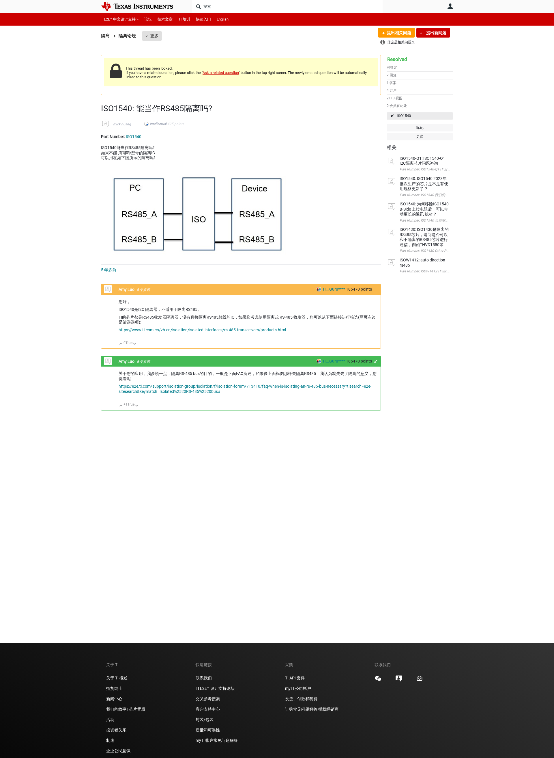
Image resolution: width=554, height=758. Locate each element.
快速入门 (203, 19)
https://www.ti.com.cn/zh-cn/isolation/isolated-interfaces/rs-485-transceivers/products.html (202, 330)
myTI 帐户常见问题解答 (217, 740)
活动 (110, 719)
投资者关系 (116, 730)
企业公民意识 (118, 750)
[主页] (141, 6)
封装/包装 (205, 719)
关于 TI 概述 (117, 678)
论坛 (148, 19)
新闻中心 (114, 698)
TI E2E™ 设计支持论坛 (215, 688)
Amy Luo (127, 289)
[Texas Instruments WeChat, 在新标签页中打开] (378, 680)
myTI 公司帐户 (298, 688)
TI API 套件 (295, 678)
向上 (121, 344)
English (223, 19)
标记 (420, 127)
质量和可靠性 (208, 730)
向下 (134, 344)
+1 (375, 361)
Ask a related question (221, 72)
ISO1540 (404, 116)
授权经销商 (328, 709)
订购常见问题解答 (301, 709)
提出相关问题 (399, 32)
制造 (110, 740)
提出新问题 (435, 32)
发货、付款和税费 (301, 698)
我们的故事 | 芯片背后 (125, 709)
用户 (450, 6)
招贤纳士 (114, 688)
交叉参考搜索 (208, 698)
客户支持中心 (208, 709)
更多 (154, 36)
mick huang (122, 124)
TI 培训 (184, 19)
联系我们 (204, 678)
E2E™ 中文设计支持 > (121, 19)
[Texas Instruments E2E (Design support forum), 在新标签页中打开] (398, 680)
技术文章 (165, 19)
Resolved (397, 59)
